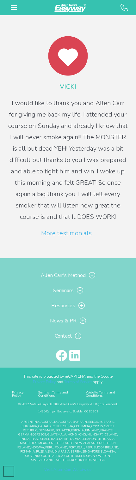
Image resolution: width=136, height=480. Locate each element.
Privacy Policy (44, 381)
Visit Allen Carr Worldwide (67, 469)
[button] (14, 7)
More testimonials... (68, 233)
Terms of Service (78, 381)
